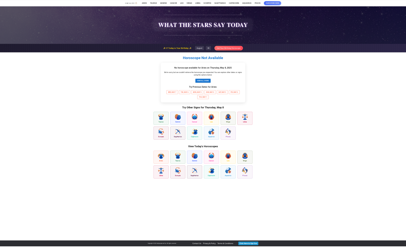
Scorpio (207, 3)
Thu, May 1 (203, 97)
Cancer (173, 3)
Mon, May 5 (197, 92)
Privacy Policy (214, 244)
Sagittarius (220, 3)
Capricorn (234, 3)
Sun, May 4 (210, 92)
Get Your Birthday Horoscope (228, 48)
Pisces (258, 3)
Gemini (163, 3)
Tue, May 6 (185, 92)
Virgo (189, 3)
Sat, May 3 (222, 92)
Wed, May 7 (172, 92)
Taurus (153, 3)
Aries (144, 3)
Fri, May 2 (234, 92)
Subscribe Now (203, 237)
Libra (197, 3)
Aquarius (247, 3)
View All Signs (203, 80)
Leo (182, 3)
